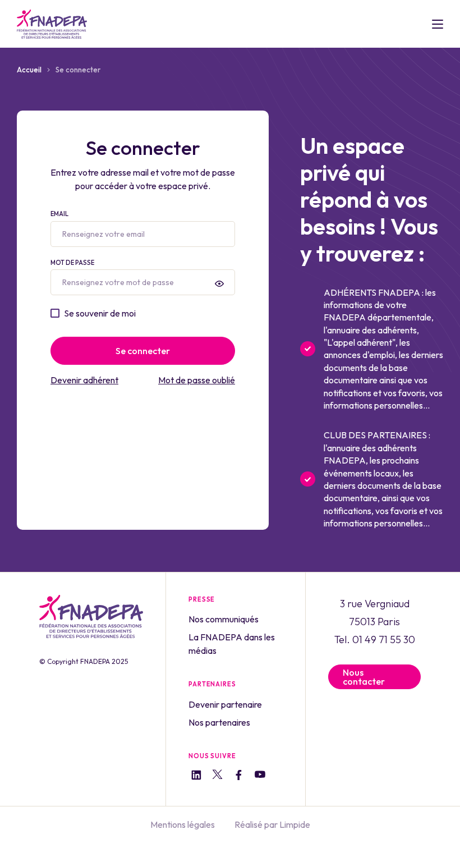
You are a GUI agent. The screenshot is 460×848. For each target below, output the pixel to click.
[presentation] (219, 283)
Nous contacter (364, 677)
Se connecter (143, 350)
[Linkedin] (196, 776)
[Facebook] (238, 776)
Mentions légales (182, 824)
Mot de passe (72, 263)
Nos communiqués (223, 619)
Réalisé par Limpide (272, 824)
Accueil (29, 69)
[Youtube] (260, 776)
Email (59, 214)
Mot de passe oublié (196, 380)
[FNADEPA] (52, 24)
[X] (217, 776)
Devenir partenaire (225, 704)
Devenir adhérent (84, 380)
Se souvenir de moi (100, 313)
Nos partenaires (219, 722)
